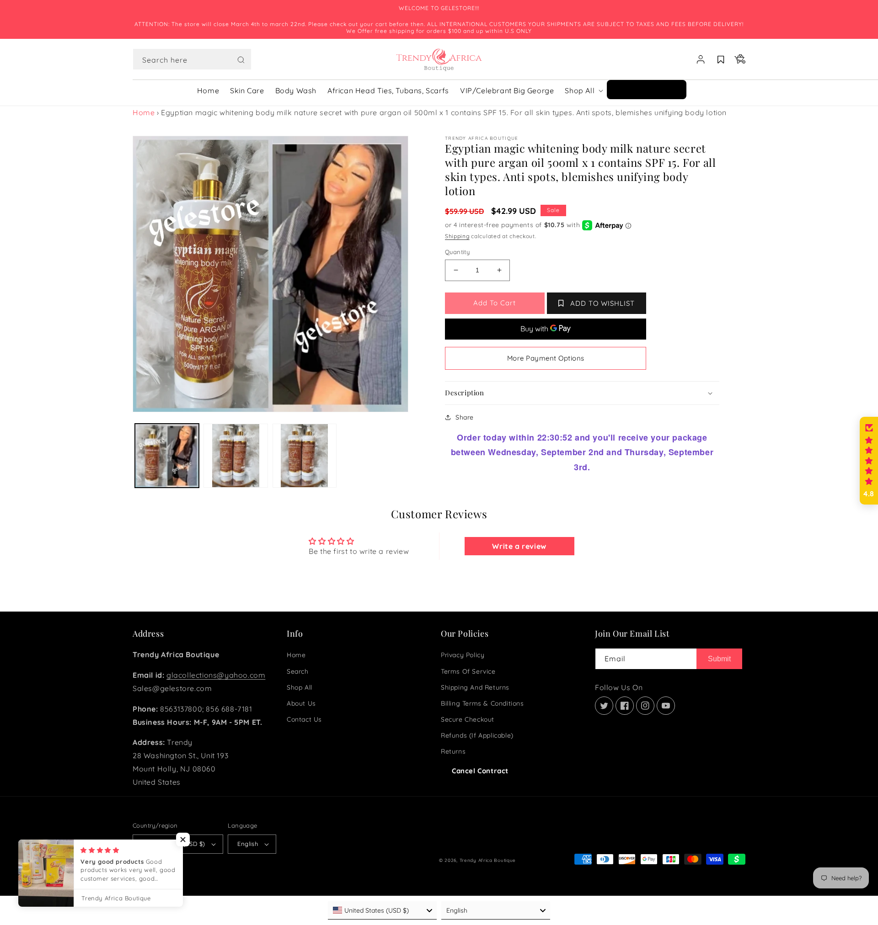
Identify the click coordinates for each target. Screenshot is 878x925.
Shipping (457, 236)
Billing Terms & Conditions (482, 703)
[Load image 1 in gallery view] (167, 456)
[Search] (241, 60)
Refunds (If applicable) (477, 735)
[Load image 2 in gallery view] (235, 456)
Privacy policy (462, 655)
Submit (719, 659)
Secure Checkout (467, 719)
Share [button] (464, 417)
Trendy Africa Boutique (488, 860)
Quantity (457, 251)
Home (144, 112)
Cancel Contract (480, 770)
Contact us (304, 719)
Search (298, 671)
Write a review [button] (519, 546)
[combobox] (192, 59)
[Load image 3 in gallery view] (305, 456)
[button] (192, 59)
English (247, 843)
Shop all (299, 687)
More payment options (545, 358)
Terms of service (468, 671)
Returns (453, 751)
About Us (301, 703)
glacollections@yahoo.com (215, 675)
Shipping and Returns (475, 687)
